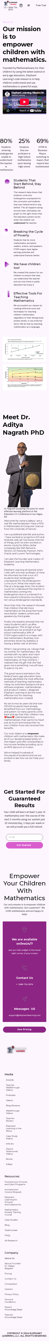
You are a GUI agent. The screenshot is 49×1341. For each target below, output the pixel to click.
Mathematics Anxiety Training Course (13, 1212)
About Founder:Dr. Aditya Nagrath (13, 1266)
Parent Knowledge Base (13, 1308)
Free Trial (41, 5)
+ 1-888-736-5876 (24, 984)
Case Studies (11, 1220)
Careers (9, 1289)
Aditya (9, 1164)
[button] (21, 5)
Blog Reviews (13, 1105)
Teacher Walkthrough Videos (13, 1087)
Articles (10, 1143)
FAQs (7, 1235)
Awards (10, 1080)
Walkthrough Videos (13, 1111)
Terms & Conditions (10, 1300)
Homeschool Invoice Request (13, 1190)
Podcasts (10, 1095)
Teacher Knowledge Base (13, 1315)
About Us (10, 1258)
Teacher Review (10, 1119)
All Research (11, 1240)
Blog (7, 1225)
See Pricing (24, 1029)
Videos (9, 1100)
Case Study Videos (11, 1137)
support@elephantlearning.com (24, 1015)
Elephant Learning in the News (14, 1128)
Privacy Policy (12, 1294)
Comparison (11, 1284)
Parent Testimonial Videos (12, 1151)
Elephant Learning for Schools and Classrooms (13, 1201)
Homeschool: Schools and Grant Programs (16, 1183)
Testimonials (11, 1230)
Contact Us (10, 1278)
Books (9, 1159)
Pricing (8, 1273)
